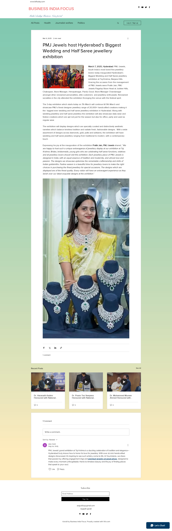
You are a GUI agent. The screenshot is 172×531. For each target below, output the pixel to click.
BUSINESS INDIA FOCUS (51, 9)
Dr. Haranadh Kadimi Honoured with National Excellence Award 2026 (45, 396)
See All (138, 368)
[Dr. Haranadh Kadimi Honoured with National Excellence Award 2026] (48, 381)
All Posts (35, 23)
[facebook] (90, 514)
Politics (81, 23)
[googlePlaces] (80, 514)
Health (47, 23)
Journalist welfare (64, 23)
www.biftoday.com (37, 2)
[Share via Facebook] (44, 348)
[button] (118, 23)
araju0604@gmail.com (86, 506)
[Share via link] (61, 348)
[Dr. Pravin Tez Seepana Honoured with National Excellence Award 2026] (86, 381)
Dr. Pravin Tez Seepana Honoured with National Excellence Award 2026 (83, 396)
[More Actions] (127, 445)
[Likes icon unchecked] (49, 469)
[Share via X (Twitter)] (49, 348)
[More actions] (127, 38)
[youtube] (83, 514)
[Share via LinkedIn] (55, 348)
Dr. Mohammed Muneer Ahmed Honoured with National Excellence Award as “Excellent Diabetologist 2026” (123, 396)
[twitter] (87, 514)
